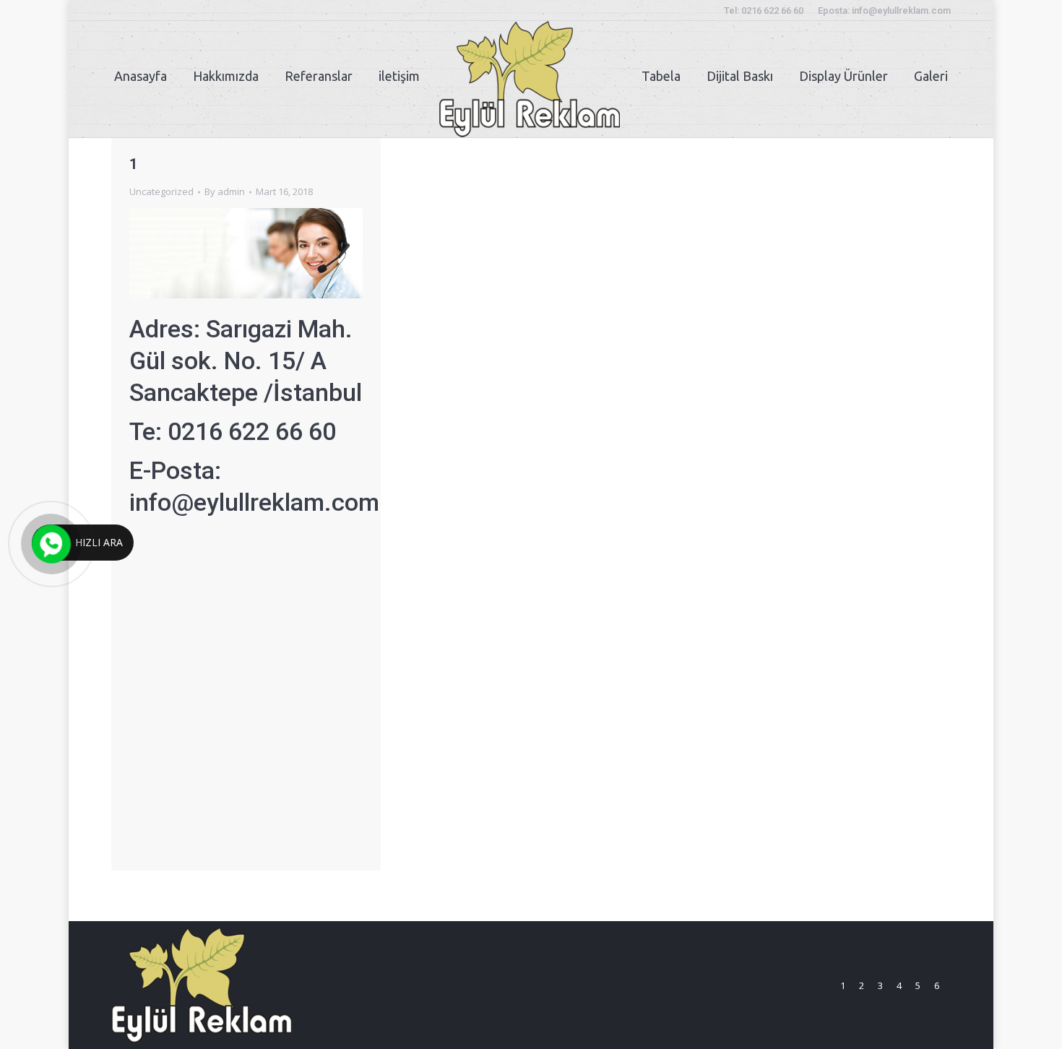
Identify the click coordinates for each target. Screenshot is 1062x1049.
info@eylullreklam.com (254, 502)
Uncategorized (161, 191)
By (224, 191)
